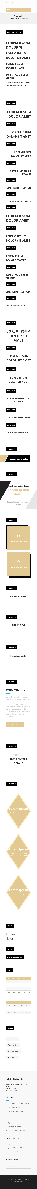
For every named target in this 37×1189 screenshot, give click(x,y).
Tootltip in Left (12, 1057)
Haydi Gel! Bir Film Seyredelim (16, 1144)
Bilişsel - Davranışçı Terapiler (16, 1119)
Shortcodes (17, 18)
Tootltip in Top (12, 1039)
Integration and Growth (14, 1107)
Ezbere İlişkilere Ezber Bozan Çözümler (19, 1103)
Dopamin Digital (18, 1181)
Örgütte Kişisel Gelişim (14, 1123)
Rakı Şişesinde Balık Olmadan (16, 1130)
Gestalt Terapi (12, 1115)
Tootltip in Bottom (13, 1051)
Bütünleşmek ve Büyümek (15, 1111)
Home (11, 18)
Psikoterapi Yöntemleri (14, 1127)
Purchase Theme (14, 725)
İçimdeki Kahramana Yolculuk (16, 1148)
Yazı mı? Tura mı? (13, 1152)
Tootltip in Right (13, 1045)
